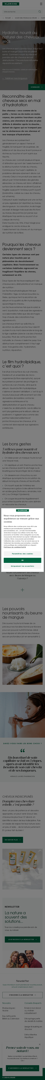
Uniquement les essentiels (22, 566)
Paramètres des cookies (22, 554)
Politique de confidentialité (15, 547)
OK (22, 560)
